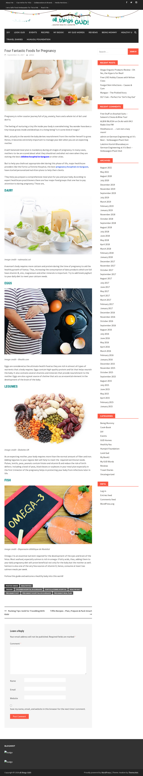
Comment (15, 643)
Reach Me (44, 7)
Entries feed (106, 495)
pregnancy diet (12, 593)
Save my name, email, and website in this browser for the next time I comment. (47, 709)
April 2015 (105, 397)
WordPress (106, 772)
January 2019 (106, 210)
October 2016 (106, 321)
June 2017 (105, 287)
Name (13, 680)
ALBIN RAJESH (107, 121)
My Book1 (104, 457)
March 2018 (105, 248)
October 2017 (106, 270)
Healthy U (126, 32)
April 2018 (105, 244)
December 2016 (107, 312)
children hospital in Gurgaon (35, 156)
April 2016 (105, 346)
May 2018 (104, 240)
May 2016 (104, 342)
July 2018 (104, 231)
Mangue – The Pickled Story (113, 92)
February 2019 (107, 206)
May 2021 (104, 171)
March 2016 (105, 351)
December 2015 (107, 363)
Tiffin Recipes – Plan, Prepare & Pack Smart (71, 610)
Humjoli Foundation (38, 39)
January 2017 (106, 308)
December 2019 (107, 184)
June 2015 (105, 389)
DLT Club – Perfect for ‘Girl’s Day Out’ (118, 97)
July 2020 (104, 180)
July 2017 (104, 282)
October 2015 (106, 372)
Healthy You (26, 586)
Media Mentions (61, 2)
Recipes (45, 32)
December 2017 (107, 261)
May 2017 (104, 291)
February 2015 (107, 402)
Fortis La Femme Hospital (55, 589)
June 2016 (105, 338)
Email (13, 689)
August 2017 (106, 278)
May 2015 (104, 393)
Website (14, 698)
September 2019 (108, 193)
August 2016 (106, 329)
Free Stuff (105, 113)
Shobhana (105, 128)
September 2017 (108, 274)
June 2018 (105, 235)
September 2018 (108, 223)
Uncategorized (107, 474)
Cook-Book (105, 427)
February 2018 (107, 252)
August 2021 (106, 167)
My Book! (58, 32)
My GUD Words (76, 32)
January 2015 (106, 406)
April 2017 (105, 295)
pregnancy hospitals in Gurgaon (72, 166)
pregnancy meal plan (63, 593)
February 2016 (107, 355)
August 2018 (106, 227)
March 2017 (105, 299)
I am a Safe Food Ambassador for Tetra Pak (22, 7)
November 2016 (107, 316)
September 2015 (108, 376)
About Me (9, 2)
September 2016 (108, 325)
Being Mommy (109, 32)
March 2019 (105, 201)
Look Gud (19, 32)
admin (31, 55)
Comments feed (108, 499)
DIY (8, 32)
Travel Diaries (15, 39)
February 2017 (107, 304)
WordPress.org (107, 503)
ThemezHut (133, 772)
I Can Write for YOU (23, 2)
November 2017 (107, 265)
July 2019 (104, 197)
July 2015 (104, 385)
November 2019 (107, 188)
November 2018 (107, 214)
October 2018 (106, 218)
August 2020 (106, 176)
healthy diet (75, 589)
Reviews (93, 32)
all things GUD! (25, 772)
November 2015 (107, 368)
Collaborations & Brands (43, 2)
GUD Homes (106, 440)
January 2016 (106, 359)
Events (33, 32)
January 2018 (106, 257)
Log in (103, 491)
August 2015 (106, 380)
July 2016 (104, 333)
